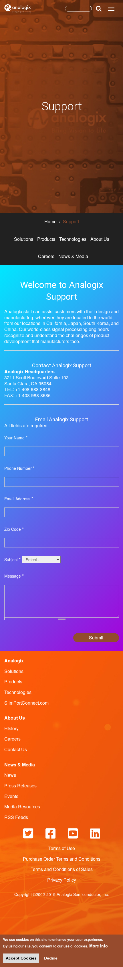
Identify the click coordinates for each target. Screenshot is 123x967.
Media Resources (22, 806)
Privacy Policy (61, 879)
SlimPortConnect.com (26, 702)
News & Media (73, 256)
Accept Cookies (21, 958)
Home (50, 221)
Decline (50, 958)
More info (98, 946)
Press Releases (20, 785)
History (11, 728)
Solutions (23, 239)
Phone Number (19, 468)
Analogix (14, 660)
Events (11, 796)
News (10, 775)
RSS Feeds (16, 817)
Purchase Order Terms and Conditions (61, 859)
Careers (46, 256)
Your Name (15, 438)
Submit (96, 637)
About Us (99, 239)
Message (14, 576)
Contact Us (15, 749)
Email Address (18, 499)
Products (46, 239)
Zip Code (14, 529)
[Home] (17, 10)
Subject (12, 560)
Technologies (72, 239)
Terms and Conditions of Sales (62, 869)
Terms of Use (61, 848)
